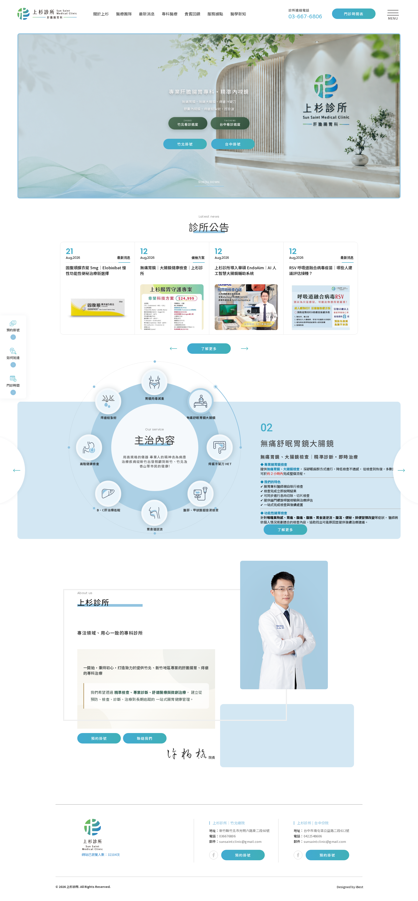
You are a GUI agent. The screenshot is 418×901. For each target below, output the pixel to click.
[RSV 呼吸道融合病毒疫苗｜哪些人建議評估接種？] (246, 307)
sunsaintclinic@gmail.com (240, 841)
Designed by (346, 886)
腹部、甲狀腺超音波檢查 (201, 510)
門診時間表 (354, 13)
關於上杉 (101, 14)
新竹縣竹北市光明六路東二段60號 (244, 830)
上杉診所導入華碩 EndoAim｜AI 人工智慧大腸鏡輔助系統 (171, 270)
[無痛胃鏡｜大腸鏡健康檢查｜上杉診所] (97, 307)
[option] (209, 116)
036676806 (227, 836)
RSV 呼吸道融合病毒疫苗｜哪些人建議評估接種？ (246, 270)
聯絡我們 (145, 738)
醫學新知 (238, 14)
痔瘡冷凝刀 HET (220, 464)
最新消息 (147, 14)
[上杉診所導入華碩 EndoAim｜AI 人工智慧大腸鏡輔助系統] (172, 307)
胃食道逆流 (155, 529)
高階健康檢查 (89, 464)
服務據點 (215, 14)
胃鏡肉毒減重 (154, 398)
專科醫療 (169, 14)
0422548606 (313, 836)
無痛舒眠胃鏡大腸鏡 (200, 417)
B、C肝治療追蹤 (108, 510)
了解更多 (209, 348)
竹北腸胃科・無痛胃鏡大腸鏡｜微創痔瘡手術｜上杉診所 (48, 14)
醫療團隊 (124, 14)
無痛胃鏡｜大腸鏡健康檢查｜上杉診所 (97, 270)
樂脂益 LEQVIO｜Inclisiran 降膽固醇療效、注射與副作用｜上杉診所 (319, 270)
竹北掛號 (185, 144)
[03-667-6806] (310, 14)
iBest (359, 886)
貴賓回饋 (192, 14)
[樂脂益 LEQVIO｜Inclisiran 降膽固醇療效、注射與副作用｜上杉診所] (320, 307)
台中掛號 (233, 144)
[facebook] (213, 855)
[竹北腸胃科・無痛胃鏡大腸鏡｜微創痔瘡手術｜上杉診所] (92, 834)
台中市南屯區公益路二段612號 (326, 830)
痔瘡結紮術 (108, 417)
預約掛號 (99, 738)
